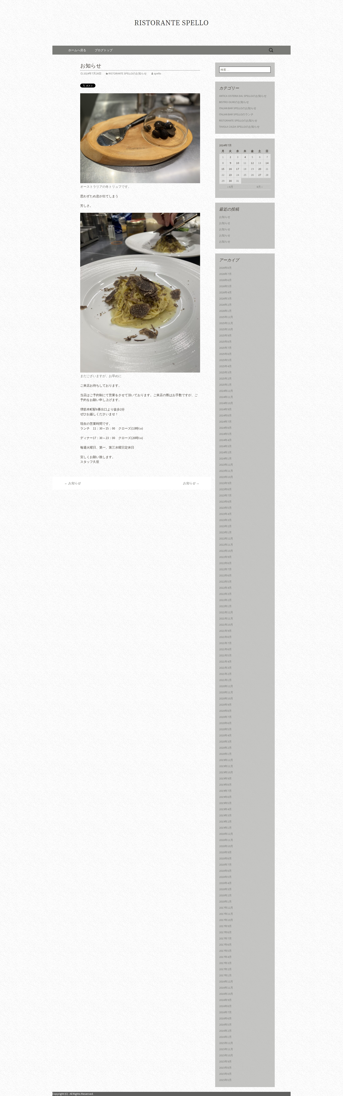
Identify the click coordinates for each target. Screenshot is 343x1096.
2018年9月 (225, 852)
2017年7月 (225, 938)
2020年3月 (225, 741)
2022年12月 (226, 538)
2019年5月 (225, 803)
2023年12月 (226, 464)
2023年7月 (225, 495)
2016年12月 (226, 981)
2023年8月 (225, 489)
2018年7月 (225, 864)
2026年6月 (225, 280)
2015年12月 (226, 1043)
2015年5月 (225, 1080)
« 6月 (230, 187)
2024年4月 (225, 440)
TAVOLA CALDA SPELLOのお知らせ (239, 126)
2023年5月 (225, 507)
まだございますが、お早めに (100, 376)
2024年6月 (225, 428)
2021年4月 (225, 661)
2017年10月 (226, 920)
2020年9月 (225, 704)
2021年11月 (226, 618)
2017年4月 (225, 957)
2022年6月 (225, 575)
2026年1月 (225, 311)
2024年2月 (225, 452)
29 (223, 181)
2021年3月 (225, 667)
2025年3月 (225, 372)
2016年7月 (225, 1012)
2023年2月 (225, 526)
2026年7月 (225, 274)
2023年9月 (225, 483)
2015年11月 (226, 1049)
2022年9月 (225, 557)
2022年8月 (225, 563)
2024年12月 (226, 391)
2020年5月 (225, 729)
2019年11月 (226, 766)
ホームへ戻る (77, 50)
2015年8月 (225, 1067)
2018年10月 (226, 846)
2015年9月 (225, 1061)
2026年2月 (225, 304)
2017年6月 (225, 944)
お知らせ (72, 483)
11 (245, 163)
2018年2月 (225, 895)
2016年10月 (226, 994)
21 (267, 169)
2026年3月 (225, 298)
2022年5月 (225, 581)
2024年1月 (225, 458)
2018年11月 (226, 840)
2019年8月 (225, 784)
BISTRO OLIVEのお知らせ (234, 102)
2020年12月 (226, 686)
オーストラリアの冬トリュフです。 (105, 187)
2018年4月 (225, 883)
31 (237, 181)
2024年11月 (226, 397)
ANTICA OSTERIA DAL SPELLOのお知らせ (243, 96)
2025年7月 (225, 348)
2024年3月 (225, 446)
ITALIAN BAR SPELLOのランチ (236, 114)
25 (245, 175)
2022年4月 (225, 587)
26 (252, 175)
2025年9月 (225, 335)
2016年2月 (225, 1030)
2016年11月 (226, 987)
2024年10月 (226, 403)
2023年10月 (226, 477)
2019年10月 (226, 772)
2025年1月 (225, 384)
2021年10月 (226, 624)
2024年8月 (225, 415)
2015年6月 (225, 1074)
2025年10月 (226, 329)
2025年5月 (225, 360)
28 (267, 175)
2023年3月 (225, 520)
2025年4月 (225, 366)
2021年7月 (225, 643)
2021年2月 (225, 674)
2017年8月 (225, 932)
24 (237, 175)
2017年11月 (226, 914)
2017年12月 (226, 907)
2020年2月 (225, 747)
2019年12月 (226, 760)
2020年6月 (225, 723)
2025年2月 (225, 378)
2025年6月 (225, 354)
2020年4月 (225, 735)
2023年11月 (226, 471)
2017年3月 (225, 963)
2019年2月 (225, 821)
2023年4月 (225, 514)
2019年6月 (225, 797)
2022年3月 (225, 594)
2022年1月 (225, 606)
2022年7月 (225, 569)
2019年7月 (225, 791)
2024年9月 (225, 409)
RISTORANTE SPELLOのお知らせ (128, 73)
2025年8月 (225, 341)
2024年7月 (225, 421)
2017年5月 (225, 950)
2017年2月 (225, 969)
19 (252, 169)
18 (245, 169)
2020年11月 (226, 692)
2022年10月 (226, 551)
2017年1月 (225, 975)
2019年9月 (225, 778)
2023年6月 (225, 501)
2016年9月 (225, 1000)
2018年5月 (225, 877)
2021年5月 (225, 655)
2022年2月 (225, 600)
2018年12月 (226, 834)
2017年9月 (225, 926)
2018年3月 (225, 889)
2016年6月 (225, 1018)
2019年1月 (225, 827)
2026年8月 (225, 268)
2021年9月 (225, 631)
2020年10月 (226, 698)
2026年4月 (225, 292)
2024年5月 (225, 434)
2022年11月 (226, 544)
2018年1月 (225, 901)
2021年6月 (225, 649)
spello (157, 73)
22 (223, 175)
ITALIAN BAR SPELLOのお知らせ (237, 108)
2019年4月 (225, 809)
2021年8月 (225, 637)
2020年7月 (225, 717)
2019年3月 (225, 815)
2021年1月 (225, 680)
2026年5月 (225, 286)
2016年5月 (225, 1024)
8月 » (260, 187)
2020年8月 (225, 711)
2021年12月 (226, 612)
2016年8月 (225, 1006)
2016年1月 (225, 1037)
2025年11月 (226, 323)
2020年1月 (225, 754)
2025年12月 (226, 317)
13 (259, 163)
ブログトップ (104, 50)
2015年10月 (226, 1055)
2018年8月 (225, 858)
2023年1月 (225, 532)
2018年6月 (225, 871)
